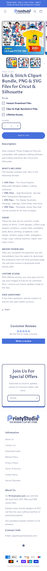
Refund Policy (11, 457)
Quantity (5, 120)
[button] (5, 11)
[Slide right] (44, 63)
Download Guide (12, 451)
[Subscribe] (36, 398)
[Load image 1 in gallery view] (11, 63)
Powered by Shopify (31, 566)
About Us (9, 439)
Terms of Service (13, 469)
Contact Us (10, 445)
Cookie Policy (11, 475)
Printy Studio (19, 566)
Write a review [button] (23, 341)
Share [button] (7, 310)
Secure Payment (12, 481)
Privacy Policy (11, 463)
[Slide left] (3, 63)
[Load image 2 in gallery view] (23, 63)
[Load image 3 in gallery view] (35, 63)
